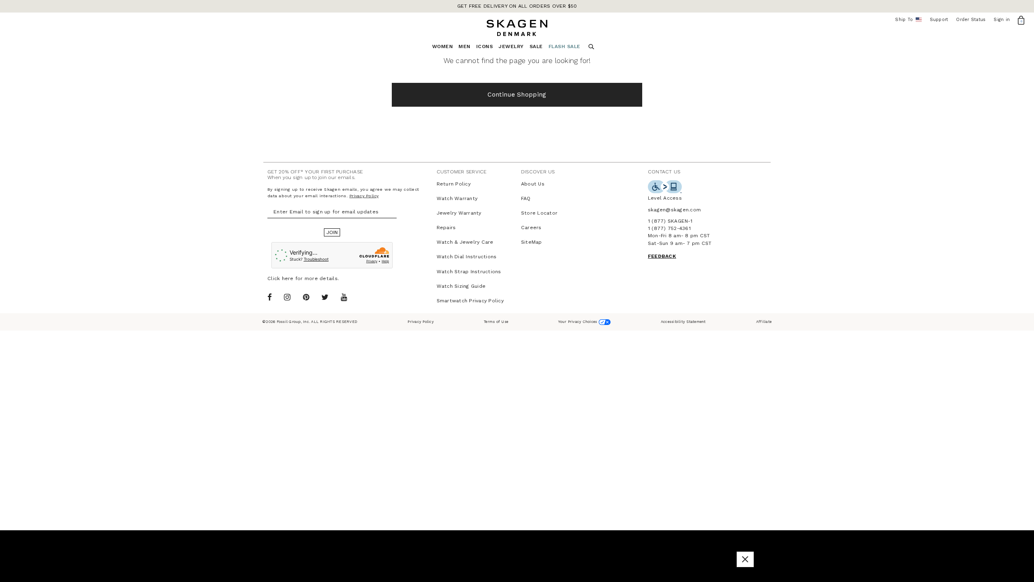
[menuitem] (445, 49)
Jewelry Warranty (459, 213)
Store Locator (539, 213)
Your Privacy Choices (578, 321)
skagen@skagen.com (674, 210)
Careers (531, 227)
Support (939, 19)
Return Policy (454, 184)
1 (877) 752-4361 (669, 228)
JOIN (332, 232)
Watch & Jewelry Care (465, 242)
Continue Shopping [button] (517, 94)
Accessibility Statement (683, 321)
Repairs (446, 227)
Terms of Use (496, 321)
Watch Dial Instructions (467, 256)
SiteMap (531, 242)
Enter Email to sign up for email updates (325, 212)
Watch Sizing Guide (461, 286)
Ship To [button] (906, 20)
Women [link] (442, 46)
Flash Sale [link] (564, 46)
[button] (745, 559)
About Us (532, 184)
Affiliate (763, 321)
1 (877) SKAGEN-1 (670, 221)
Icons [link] (484, 46)
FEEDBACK (662, 256)
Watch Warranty (457, 198)
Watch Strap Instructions (469, 271)
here (288, 278)
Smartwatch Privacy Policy (470, 301)
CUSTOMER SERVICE (462, 172)
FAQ (526, 198)
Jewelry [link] (511, 46)
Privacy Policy (364, 195)
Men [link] (464, 46)
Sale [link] (536, 46)
